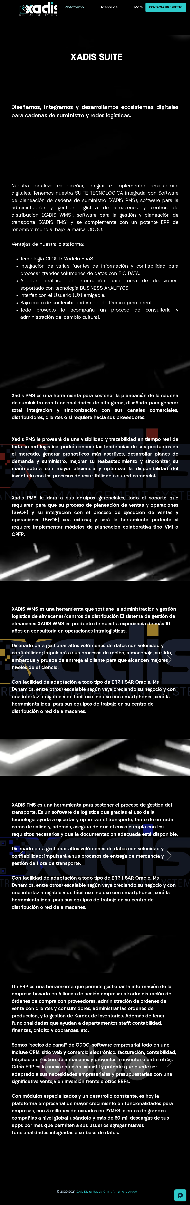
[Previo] (21, 464)
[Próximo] (169, 464)
